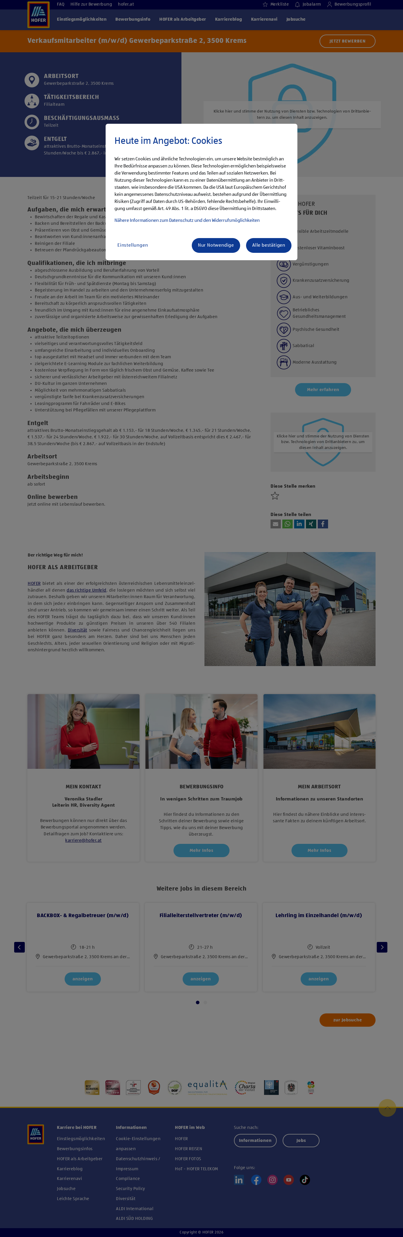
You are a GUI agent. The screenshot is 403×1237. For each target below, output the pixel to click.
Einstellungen (132, 245)
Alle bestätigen (268, 245)
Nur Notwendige (216, 245)
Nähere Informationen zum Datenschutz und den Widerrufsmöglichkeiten (187, 220)
